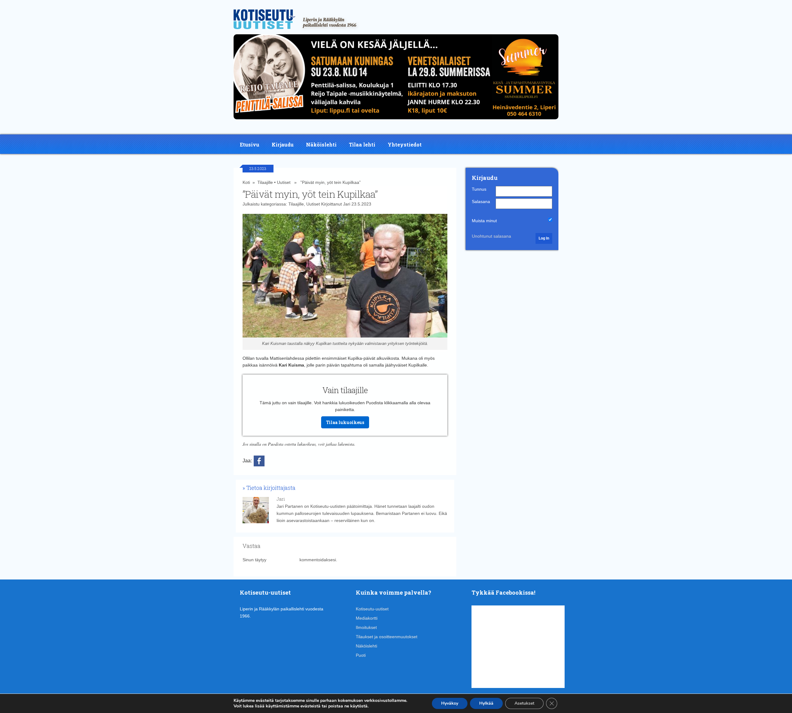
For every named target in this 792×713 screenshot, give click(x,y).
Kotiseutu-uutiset (372, 608)
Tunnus (479, 189)
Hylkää (486, 703)
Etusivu (249, 144)
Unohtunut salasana (491, 236)
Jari (346, 204)
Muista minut (484, 220)
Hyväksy (449, 703)
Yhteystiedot (405, 144)
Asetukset (524, 703)
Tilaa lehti (362, 144)
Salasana (481, 201)
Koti (246, 182)
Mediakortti (366, 618)
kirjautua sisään (283, 559)
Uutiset (284, 182)
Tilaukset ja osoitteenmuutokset (386, 636)
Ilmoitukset (366, 627)
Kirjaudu (283, 144)
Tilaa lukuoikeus (345, 422)
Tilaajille (265, 182)
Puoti (361, 655)
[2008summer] (396, 120)
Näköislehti (321, 144)
